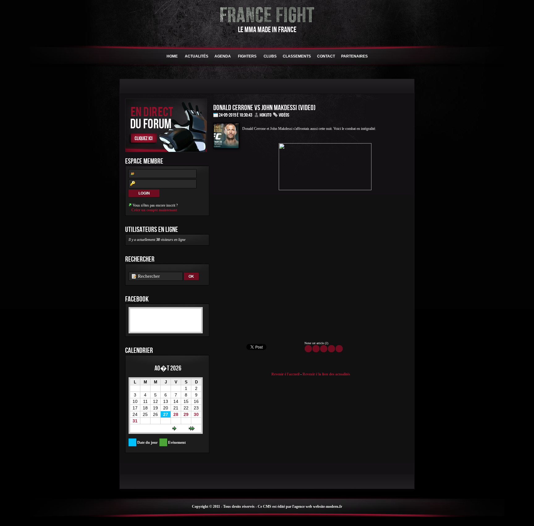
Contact (326, 56)
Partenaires (354, 56)
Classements (297, 56)
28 (175, 414)
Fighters (247, 56)
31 (135, 420)
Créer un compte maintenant (154, 210)
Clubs (270, 56)
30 (196, 414)
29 (186, 414)
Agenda (222, 56)
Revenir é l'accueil (285, 374)
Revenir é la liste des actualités (326, 374)
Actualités (196, 56)
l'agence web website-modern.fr (317, 506)
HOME (172, 56)
